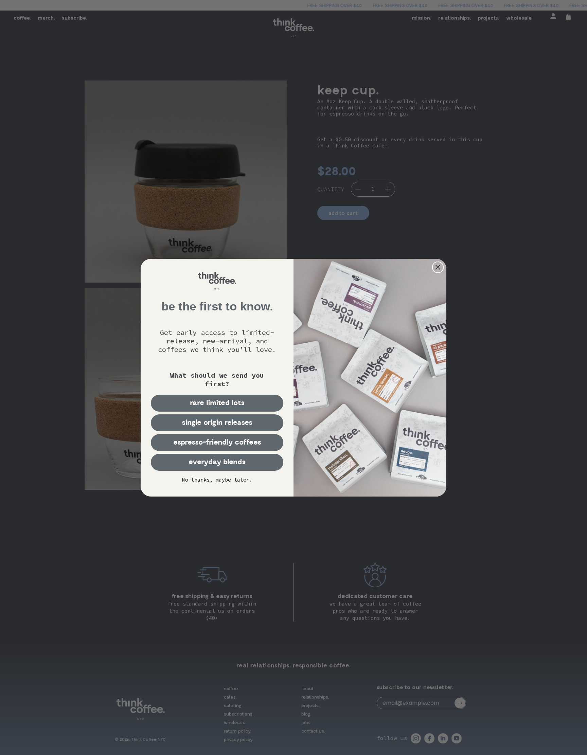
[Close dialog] (438, 267)
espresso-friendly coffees (217, 442)
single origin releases (217, 422)
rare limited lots (217, 403)
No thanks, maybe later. (217, 480)
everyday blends (217, 462)
